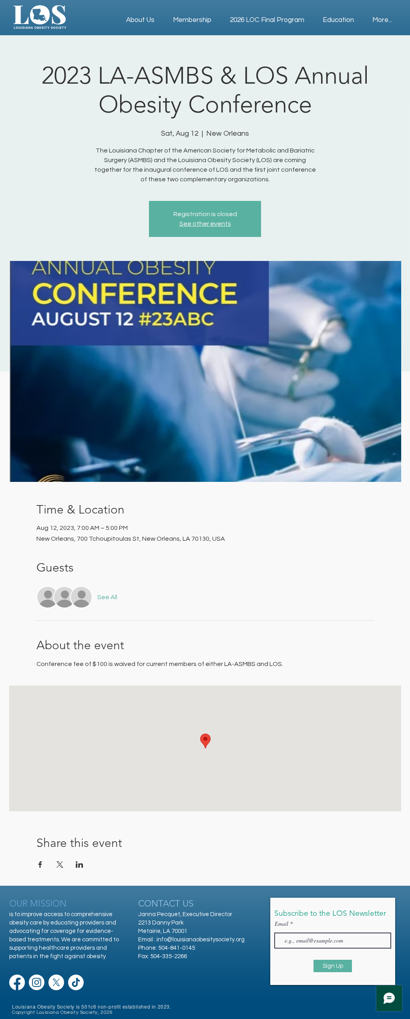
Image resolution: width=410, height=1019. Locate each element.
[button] (338, 16)
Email (282, 924)
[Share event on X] (60, 864)
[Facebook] (17, 982)
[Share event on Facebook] (40, 864)
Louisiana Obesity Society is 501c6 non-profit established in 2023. (91, 1006)
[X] (56, 982)
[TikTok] (76, 982)
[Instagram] (36, 982)
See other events (205, 224)
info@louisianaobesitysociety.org (201, 940)
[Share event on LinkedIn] (79, 864)
